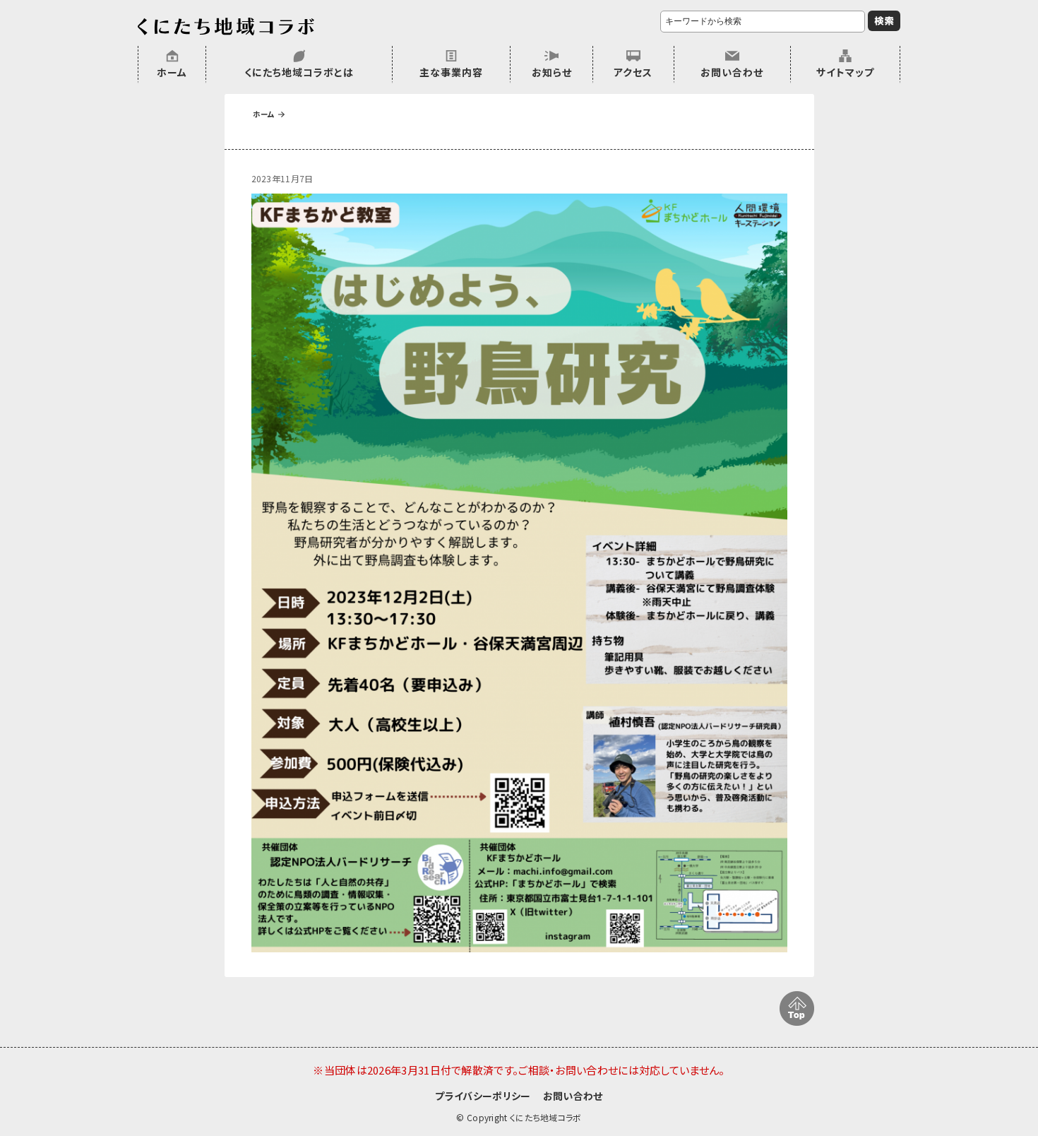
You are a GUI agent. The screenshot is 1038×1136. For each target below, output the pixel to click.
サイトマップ (845, 72)
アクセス (633, 72)
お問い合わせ (731, 72)
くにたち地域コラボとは (299, 72)
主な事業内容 (451, 72)
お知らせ (552, 72)
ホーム (172, 72)
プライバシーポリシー (482, 1096)
